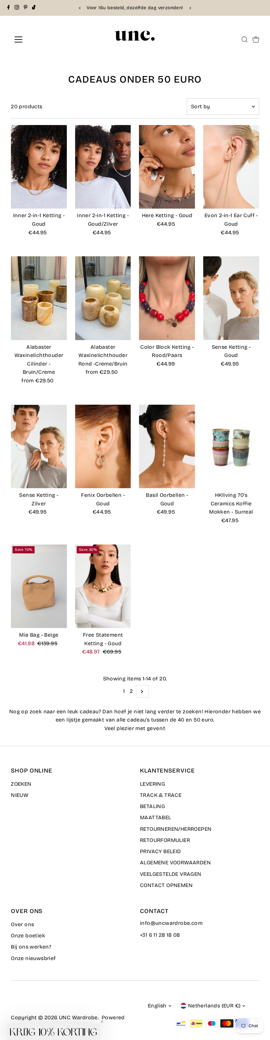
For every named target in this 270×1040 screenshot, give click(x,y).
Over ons (22, 924)
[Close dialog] (105, 430)
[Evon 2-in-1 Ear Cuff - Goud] (231, 167)
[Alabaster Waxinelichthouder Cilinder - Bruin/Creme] (39, 298)
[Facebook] (9, 8)
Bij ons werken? (31, 947)
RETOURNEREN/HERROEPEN (175, 829)
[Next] (189, 8)
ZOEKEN (21, 784)
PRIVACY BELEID (160, 851)
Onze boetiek (28, 935)
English (157, 1005)
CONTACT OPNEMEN (166, 885)
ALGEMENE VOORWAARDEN (175, 862)
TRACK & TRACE (160, 795)
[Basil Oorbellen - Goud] (167, 447)
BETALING (152, 806)
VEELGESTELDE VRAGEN (171, 874)
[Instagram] (17, 8)
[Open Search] (245, 39)
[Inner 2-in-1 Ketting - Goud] (39, 167)
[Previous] (80, 8)
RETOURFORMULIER (165, 840)
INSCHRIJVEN (40, 577)
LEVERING (152, 784)
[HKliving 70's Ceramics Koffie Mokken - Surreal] (231, 447)
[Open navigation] (40, 39)
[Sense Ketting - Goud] (231, 298)
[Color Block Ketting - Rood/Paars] (167, 298)
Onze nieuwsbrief (33, 958)
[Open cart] (256, 39)
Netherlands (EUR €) (214, 1005)
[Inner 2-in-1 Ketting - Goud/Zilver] (103, 167)
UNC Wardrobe (78, 1017)
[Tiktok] (33, 8)
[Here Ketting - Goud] (167, 167)
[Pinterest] (25, 8)
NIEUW (19, 795)
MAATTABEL (155, 817)
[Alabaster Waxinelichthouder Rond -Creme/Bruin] (103, 298)
